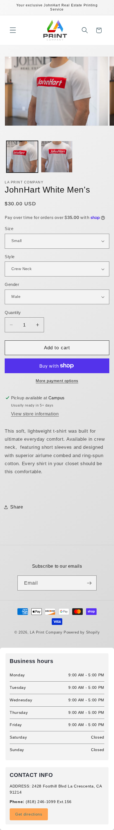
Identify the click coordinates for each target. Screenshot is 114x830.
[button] (13, 30)
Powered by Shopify (82, 632)
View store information (35, 413)
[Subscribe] (89, 582)
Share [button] (16, 506)
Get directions (28, 814)
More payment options (57, 381)
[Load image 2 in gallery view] (56, 157)
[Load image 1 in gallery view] (22, 157)
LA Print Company (46, 632)
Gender (12, 284)
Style (9, 256)
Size (9, 228)
